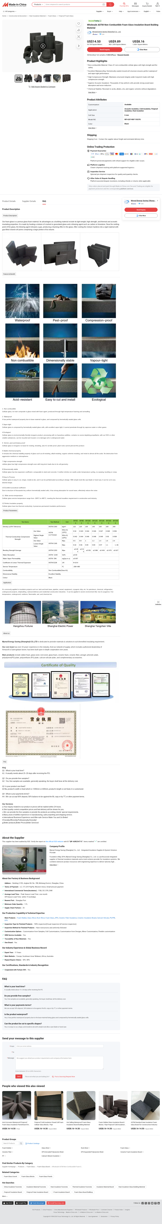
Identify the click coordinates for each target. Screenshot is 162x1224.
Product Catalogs (33, 1143)
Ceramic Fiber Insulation (68, 918)
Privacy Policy (115, 1216)
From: (12, 1046)
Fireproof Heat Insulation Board (37, 1192)
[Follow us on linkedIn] (158, 1203)
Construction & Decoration (18, 16)
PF (3, 1156)
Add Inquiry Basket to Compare (43, 86)
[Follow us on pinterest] (155, 1203)
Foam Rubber (22, 918)
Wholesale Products (81, 1210)
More (4, 1196)
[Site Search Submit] (110, 4)
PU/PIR (112, 918)
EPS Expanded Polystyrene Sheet (92, 1152)
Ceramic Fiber (7, 1152)
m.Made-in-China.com (86, 1212)
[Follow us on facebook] (143, 1203)
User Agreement (93, 1216)
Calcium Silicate (103, 918)
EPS (6, 920)
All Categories (10, 11)
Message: (11, 1058)
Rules (158, 11)
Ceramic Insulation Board (87, 918)
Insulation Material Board (105, 1187)
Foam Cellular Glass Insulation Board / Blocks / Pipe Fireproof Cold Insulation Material (112, 1124)
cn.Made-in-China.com (101, 1212)
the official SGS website (54, 841)
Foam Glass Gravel (10, 1176)
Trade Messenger (37, 1203)
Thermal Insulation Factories (82, 1187)
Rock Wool (41, 918)
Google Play (21, 1203)
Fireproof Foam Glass (66, 16)
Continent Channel (106, 1210)
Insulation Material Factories (36, 1187)
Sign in (157, 6)
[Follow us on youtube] (152, 1203)
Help (120, 11)
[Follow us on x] (146, 1203)
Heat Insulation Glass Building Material (131, 1187)
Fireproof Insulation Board (13, 1192)
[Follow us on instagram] (149, 1203)
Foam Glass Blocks (27, 1176)
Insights (127, 1210)
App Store (7, 1203)
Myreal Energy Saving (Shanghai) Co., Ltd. (106, 32)
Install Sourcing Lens (57, 1203)
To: (13, 1052)
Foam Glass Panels (45, 1176)
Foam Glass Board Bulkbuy (83, 1192)
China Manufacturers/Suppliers (63, 1210)
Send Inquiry (105, 50)
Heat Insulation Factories (59, 1187)
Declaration (104, 1216)
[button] (104, 4)
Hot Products (36, 1210)
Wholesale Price (94, 1210)
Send (19, 1076)
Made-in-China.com (71, 1212)
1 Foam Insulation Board (61, 1192)
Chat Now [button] (143, 50)
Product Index (119, 1210)
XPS (56, 918)
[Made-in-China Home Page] (14, 4)
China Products (47, 1210)
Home (4, 16)
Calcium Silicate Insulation (51, 1156)
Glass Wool (31, 918)
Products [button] (37, 4)
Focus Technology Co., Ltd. (66, 1216)
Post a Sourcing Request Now (63, 1076)
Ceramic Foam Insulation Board (131, 1152)
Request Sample (123, 55)
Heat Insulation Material (37, 16)
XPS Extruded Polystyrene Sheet (53, 1152)
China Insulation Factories (13, 1187)
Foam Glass (52, 16)
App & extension (132, 11)
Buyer (109, 11)
